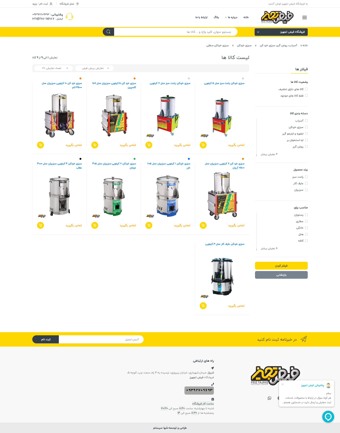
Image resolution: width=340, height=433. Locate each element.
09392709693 (40, 14)
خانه (246, 17)
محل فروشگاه (67, 4)
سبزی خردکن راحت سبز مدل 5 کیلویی (224, 83)
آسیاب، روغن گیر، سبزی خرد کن (278, 45)
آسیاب (299, 121)
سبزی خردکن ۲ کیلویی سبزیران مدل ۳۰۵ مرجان (114, 166)
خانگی (299, 228)
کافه (300, 241)
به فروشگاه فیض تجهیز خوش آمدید (288, 4)
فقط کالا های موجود (291, 96)
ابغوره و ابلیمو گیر (292, 133)
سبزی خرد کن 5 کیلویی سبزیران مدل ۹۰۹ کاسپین (114, 85)
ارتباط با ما (201, 17)
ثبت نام (46, 339)
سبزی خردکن (244, 45)
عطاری (299, 221)
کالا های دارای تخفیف (290, 89)
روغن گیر (298, 146)
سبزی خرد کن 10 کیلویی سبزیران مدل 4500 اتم (62, 85)
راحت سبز (297, 177)
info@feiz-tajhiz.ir (43, 18)
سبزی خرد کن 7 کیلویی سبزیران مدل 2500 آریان (224, 166)
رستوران (298, 215)
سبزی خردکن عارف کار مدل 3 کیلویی (224, 244)
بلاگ (216, 17)
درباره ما (232, 17)
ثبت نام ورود (40, 4)
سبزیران (298, 190)
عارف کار (298, 183)
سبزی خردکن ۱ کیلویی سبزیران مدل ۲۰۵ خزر (168, 166)
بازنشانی (281, 274)
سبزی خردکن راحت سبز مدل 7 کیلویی (170, 83)
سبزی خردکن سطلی (217, 45)
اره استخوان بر (295, 140)
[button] (269, 154)
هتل (300, 234)
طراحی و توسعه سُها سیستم (170, 427)
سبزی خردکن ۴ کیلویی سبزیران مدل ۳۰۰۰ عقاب (59, 166)
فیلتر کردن (281, 265)
